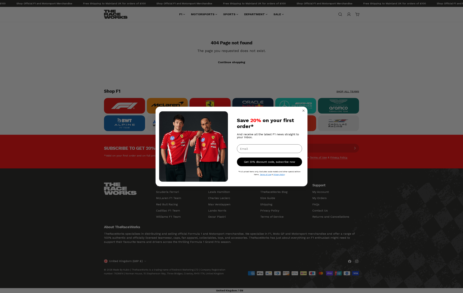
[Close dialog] (303, 110)
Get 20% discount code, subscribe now (269, 162)
